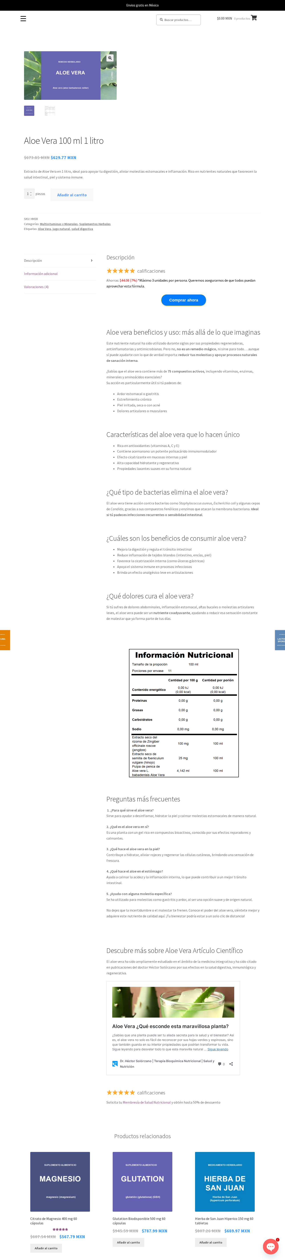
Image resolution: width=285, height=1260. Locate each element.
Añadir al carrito (72, 194)
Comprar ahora (183, 300)
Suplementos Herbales (95, 224)
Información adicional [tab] (41, 273)
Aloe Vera (44, 229)
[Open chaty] (271, 1246)
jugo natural (61, 229)
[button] (110, 57)
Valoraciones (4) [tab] (36, 287)
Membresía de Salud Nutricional (147, 1102)
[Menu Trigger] (23, 18)
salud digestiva (82, 229)
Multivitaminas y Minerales (59, 224)
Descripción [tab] (33, 260)
